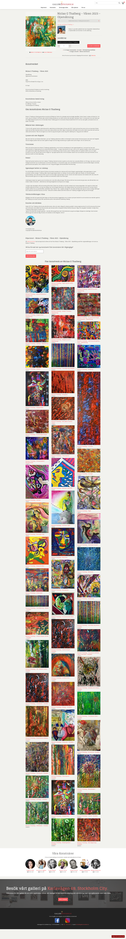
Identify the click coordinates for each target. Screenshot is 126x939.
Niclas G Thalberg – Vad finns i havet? (87, 545)
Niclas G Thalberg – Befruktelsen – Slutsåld (86, 790)
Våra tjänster (74, 7)
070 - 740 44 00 (67, 924)
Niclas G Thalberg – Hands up (85, 369)
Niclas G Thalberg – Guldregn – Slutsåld (36, 799)
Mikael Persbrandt (96, 870)
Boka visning (63, 899)
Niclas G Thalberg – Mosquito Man (35, 566)
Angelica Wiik (30, 870)
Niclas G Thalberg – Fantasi (33, 500)
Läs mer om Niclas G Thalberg (65, 24)
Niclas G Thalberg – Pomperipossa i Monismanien (35, 462)
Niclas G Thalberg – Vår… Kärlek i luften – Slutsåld (37, 670)
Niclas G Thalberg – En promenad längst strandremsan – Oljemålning (88, 318)
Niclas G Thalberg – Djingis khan (60, 816)
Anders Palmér (74, 870)
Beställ (45, 291)
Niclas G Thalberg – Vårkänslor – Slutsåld (37, 826)
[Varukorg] (123, 3)
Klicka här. (93, 55)
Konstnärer (53, 7)
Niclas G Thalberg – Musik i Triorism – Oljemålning (61, 312)
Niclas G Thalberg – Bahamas (85, 572)
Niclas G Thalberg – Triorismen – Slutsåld (37, 704)
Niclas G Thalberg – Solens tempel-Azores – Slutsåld (37, 637)
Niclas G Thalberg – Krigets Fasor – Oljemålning (35, 315)
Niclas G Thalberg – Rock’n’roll (85, 599)
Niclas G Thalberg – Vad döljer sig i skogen (62, 368)
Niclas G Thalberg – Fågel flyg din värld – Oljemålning (62, 284)
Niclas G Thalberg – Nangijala (59, 395)
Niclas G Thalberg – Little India (34, 593)
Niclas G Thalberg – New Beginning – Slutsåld (87, 843)
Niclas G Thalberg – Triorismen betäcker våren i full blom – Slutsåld (88, 653)
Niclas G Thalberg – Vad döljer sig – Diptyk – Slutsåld (37, 609)
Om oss (83, 7)
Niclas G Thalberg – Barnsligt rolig (35, 534)
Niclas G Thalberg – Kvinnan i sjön (60, 525)
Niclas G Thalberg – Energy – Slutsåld (61, 707)
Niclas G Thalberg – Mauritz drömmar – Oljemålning (36, 295)
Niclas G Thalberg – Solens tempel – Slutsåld (61, 650)
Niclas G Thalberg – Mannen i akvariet (61, 488)
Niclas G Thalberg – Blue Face (59, 557)
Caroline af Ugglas (41, 870)
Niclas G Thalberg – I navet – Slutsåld (87, 816)
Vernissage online (63, 7)
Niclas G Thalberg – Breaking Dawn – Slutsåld (61, 843)
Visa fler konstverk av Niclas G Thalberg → (68, 42)
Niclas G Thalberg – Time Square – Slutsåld (60, 777)
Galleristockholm (31, 241)
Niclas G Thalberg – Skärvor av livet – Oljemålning (87, 290)
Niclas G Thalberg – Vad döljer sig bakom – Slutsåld (88, 626)
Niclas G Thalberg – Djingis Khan (34, 407)
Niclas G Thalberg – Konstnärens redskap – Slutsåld (37, 739)
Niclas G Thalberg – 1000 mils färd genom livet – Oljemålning (88, 341)
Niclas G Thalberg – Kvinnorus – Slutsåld (88, 752)
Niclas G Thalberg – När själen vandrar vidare (61, 422)
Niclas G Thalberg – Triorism (85, 446)
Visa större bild (48, 52)
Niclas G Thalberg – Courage (85, 474)
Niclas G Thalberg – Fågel (84, 511)
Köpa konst (44, 7)
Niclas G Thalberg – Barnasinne (59, 590)
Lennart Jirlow (63, 870)
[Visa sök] (119, 3)
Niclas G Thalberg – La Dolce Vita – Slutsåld (60, 678)
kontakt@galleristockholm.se (82, 924)
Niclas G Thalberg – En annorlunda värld (62, 617)
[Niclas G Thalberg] (62, 30)
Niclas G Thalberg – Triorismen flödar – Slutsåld (88, 717)
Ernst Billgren (52, 870)
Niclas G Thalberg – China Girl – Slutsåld (62, 742)
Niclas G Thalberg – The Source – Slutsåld (37, 773)
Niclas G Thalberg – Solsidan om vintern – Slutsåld (88, 688)
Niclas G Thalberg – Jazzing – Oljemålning (37, 344)
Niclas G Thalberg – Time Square (60, 456)
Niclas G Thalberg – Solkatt (33, 369)
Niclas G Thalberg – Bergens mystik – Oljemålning (61, 340)
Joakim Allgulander (84, 870)
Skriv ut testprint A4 (36, 52)
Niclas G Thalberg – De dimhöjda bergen (36, 435)
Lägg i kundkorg (94, 46)
